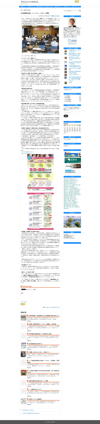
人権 (72, 189)
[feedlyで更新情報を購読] (76, 1)
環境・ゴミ (67, 189)
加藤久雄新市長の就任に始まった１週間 (38, 380)
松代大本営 (78, 189)
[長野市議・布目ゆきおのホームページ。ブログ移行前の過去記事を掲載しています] (73, 156)
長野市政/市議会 (56, 15)
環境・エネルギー (68, 202)
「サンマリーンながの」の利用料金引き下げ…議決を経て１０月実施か (75, 62)
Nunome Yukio (56, 307)
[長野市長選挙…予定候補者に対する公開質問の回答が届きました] (24, 318)
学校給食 (77, 192)
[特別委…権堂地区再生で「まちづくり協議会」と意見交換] (24, 326)
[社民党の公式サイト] (73, 172)
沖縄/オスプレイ (68, 184)
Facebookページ (72, 243)
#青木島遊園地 (77, 194)
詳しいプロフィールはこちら (71, 37)
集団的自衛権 (74, 188)
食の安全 (66, 208)
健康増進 (75, 202)
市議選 (71, 194)
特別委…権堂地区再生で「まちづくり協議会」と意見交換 (42, 324)
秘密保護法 (67, 195)
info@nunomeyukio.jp (72, 43)
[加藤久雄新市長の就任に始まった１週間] (24, 383)
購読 (66, 115)
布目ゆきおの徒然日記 (29, 2)
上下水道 (66, 206)
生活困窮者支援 (68, 205)
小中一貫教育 (73, 203)
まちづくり (67, 178)
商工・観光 (74, 195)
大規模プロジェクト (74, 180)
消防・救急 (75, 205)
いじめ (72, 206)
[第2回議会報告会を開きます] (24, 346)
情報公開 (77, 206)
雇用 (70, 200)
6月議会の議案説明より (74, 74)
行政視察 (66, 180)
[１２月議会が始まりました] (24, 391)
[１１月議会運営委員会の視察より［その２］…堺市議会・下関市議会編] (24, 362)
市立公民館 (67, 197)
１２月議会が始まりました (35, 389)
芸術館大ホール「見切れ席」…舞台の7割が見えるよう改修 (75, 58)
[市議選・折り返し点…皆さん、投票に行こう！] (24, 354)
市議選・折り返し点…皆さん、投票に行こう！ (40, 352)
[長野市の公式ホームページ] (73, 162)
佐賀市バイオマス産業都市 (35, 399)
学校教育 (77, 191)
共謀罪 (66, 192)
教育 (66, 200)
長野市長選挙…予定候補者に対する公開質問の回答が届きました (44, 315)
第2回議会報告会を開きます (35, 343)
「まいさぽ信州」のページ (28, 151)
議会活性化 (73, 183)
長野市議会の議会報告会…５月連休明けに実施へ (40, 333)
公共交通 (66, 181)
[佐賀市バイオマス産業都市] (24, 401)
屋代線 (66, 194)
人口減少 (73, 197)
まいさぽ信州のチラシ (27, 153)
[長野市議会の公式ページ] (73, 168)
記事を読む (29, 330)
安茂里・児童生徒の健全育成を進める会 (31, 413)
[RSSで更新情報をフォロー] (78, 1)
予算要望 (71, 192)
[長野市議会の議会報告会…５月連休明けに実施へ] (24, 336)
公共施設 (66, 183)
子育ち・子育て (74, 181)
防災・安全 (74, 178)
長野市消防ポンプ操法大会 (28, 410)
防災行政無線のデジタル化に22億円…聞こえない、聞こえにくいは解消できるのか (75, 54)
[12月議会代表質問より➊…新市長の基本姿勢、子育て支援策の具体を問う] (24, 373)
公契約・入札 (67, 188)
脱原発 (72, 191)
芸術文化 (66, 186)
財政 (74, 200)
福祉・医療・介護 (47, 307)
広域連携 (66, 203)
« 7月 (65, 133)
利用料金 (72, 186)
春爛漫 (70, 82)
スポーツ (66, 191)
